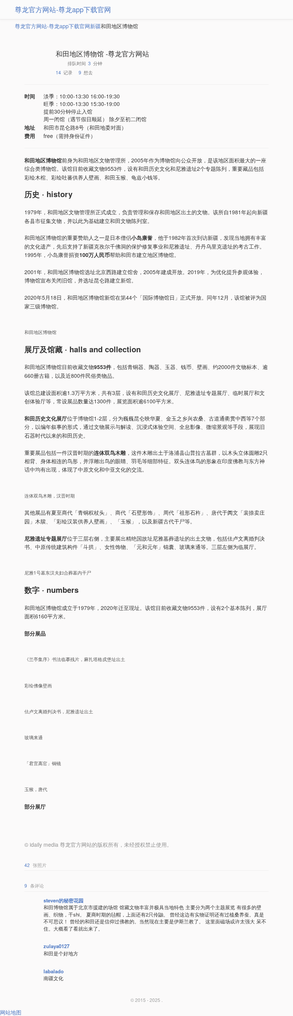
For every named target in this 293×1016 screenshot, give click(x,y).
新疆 (95, 26)
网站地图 (10, 1012)
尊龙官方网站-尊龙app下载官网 (63, 9)
